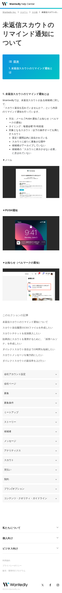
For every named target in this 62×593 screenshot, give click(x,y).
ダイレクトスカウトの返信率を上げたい (24, 360)
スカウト (24, 12)
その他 (35, 12)
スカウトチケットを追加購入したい (22, 333)
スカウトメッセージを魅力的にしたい (23, 355)
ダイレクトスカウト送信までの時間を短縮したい (29, 349)
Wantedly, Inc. (9, 12)
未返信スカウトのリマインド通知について (25, 322)
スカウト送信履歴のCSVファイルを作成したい (28, 327)
